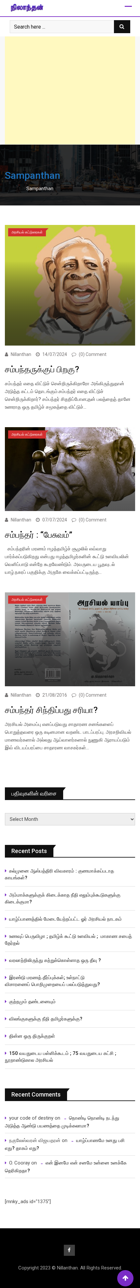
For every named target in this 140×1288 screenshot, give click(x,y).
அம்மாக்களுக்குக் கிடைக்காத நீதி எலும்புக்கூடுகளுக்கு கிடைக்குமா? (62, 898)
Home (15, 188)
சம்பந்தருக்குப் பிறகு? (42, 369)
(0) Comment (92, 354)
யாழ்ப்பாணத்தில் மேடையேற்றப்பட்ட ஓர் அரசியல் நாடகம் (65, 919)
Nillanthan (21, 354)
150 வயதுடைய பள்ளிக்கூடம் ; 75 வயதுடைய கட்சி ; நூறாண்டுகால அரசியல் (60, 1056)
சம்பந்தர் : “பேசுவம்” (39, 535)
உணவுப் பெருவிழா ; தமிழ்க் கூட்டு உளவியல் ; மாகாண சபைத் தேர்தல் (68, 939)
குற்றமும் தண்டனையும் (32, 1002)
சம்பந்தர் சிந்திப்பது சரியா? (51, 710)
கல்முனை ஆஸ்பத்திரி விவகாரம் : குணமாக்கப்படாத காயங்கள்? (59, 874)
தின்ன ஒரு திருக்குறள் (32, 1036)
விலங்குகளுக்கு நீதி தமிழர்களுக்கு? (45, 1019)
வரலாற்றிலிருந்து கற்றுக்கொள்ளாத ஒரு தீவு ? (55, 960)
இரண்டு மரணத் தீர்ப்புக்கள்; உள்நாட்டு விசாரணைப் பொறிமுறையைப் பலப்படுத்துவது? (52, 981)
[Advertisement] (70, 90)
